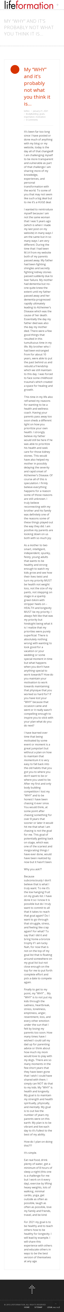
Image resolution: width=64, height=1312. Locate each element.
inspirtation (29, 116)
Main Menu (58, 4)
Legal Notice (53, 1307)
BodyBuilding (32, 114)
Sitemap (38, 1307)
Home (27, 1307)
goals (41, 114)
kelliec (27, 111)
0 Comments (32, 119)
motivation (41, 116)
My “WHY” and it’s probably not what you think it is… (37, 86)
